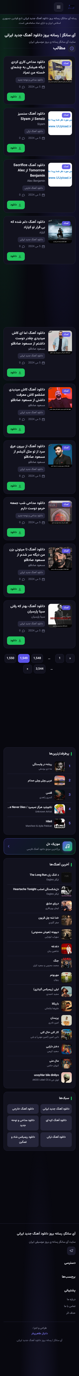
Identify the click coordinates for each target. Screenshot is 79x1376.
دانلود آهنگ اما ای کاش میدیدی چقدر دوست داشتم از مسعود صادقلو (28, 338)
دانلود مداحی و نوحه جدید (30, 80)
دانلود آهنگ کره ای (56, 1120)
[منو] (58, 7)
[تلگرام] (71, 1251)
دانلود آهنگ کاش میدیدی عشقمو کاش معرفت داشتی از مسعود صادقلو (27, 395)
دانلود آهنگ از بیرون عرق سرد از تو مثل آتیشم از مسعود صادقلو (27, 452)
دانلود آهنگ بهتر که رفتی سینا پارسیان (27, 609)
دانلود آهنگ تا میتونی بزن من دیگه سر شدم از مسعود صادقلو (27, 555)
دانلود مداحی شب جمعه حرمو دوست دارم (27, 505)
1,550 (10, 658)
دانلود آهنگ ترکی (35, 131)
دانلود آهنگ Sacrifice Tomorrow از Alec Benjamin (29, 171)
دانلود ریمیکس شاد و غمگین (23, 1139)
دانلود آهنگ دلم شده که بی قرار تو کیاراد (28, 224)
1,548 (37, 658)
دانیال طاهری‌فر (39, 1334)
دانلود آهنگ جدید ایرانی (31, 240)
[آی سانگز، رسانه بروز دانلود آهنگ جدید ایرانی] (71, 7)
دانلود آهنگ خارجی (34, 188)
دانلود (13, 97)
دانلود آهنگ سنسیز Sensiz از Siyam (31, 116)
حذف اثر (70, 1313)
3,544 (39, 669)
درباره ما (71, 1299)
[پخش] (60, 71)
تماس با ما (69, 1306)
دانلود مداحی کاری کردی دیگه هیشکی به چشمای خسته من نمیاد (28, 67)
